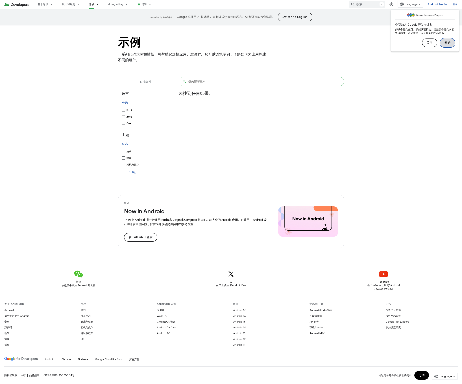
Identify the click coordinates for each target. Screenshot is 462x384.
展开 (132, 172)
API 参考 (314, 321)
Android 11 (239, 344)
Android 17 (239, 310)
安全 (6, 321)
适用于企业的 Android (16, 316)
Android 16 (239, 316)
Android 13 (239, 333)
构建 (129, 158)
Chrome (66, 359)
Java (129, 117)
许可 (23, 375)
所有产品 (134, 359)
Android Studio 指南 (321, 310)
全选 (125, 103)
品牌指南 (34, 375)
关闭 (430, 43)
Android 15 (239, 321)
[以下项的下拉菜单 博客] (151, 4)
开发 (91, 4)
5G (82, 339)
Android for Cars (166, 327)
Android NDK (317, 333)
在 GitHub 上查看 (141, 237)
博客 (144, 4)
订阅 (422, 375)
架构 (129, 151)
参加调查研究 (393, 327)
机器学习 (86, 316)
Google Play (115, 4)
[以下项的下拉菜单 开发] (99, 4)
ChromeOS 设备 (166, 321)
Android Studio (437, 4)
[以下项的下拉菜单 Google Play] (128, 4)
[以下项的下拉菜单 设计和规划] (80, 4)
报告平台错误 (393, 310)
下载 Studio (316, 327)
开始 (447, 43)
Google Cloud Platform (108, 359)
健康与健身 (87, 321)
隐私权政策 (87, 333)
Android (9, 310)
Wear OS (162, 316)
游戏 (83, 310)
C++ (129, 123)
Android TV (163, 333)
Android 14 (239, 327)
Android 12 (239, 339)
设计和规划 (68, 4)
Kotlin (130, 110)
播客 (6, 344)
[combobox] (367, 4)
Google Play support (397, 321)
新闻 (6, 333)
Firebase (83, 359)
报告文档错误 (393, 316)
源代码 (8, 327)
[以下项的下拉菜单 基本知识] (53, 4)
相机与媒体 (133, 164)
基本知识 (43, 4)
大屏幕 (160, 310)
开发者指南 (316, 316)
